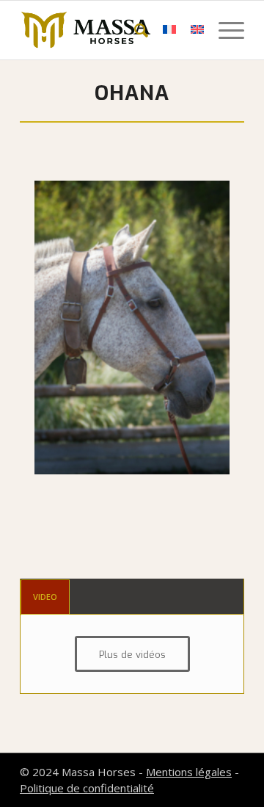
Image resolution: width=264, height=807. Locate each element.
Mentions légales (189, 771)
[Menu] (224, 30)
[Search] (134, 30)
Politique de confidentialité (87, 788)
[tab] (45, 596)
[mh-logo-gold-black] (109, 30)
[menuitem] (134, 30)
